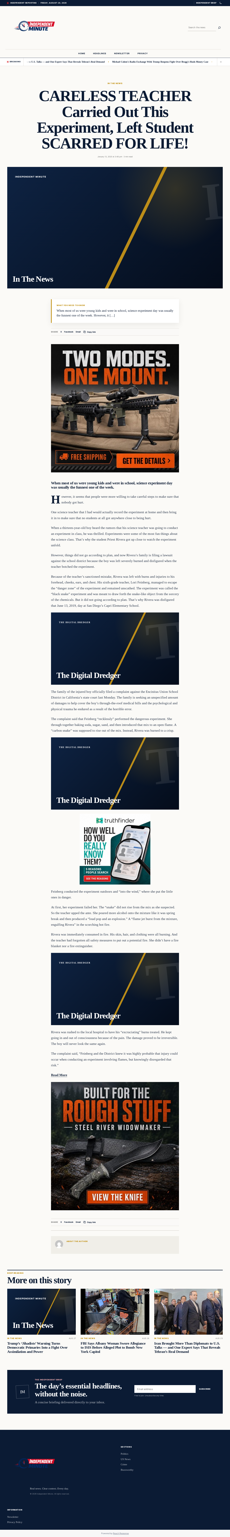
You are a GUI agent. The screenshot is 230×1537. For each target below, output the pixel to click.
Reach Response (121, 1533)
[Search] (219, 27)
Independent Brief (206, 3)
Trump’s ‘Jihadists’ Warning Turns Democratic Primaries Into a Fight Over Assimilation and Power (37, 1348)
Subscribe (205, 1389)
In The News (115, 83)
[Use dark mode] (220, 3)
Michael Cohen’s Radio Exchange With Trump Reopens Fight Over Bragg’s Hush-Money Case (122, 61)
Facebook (68, 332)
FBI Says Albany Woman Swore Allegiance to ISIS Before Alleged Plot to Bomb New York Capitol (113, 1348)
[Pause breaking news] (220, 62)
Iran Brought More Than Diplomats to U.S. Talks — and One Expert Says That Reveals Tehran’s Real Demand (187, 1348)
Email (78, 332)
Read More (59, 1075)
